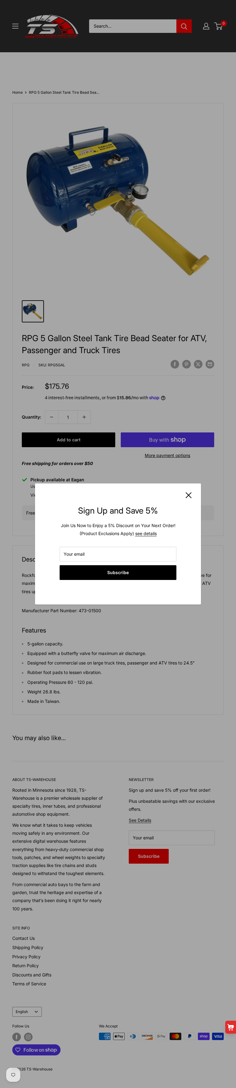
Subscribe (118, 572)
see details (146, 533)
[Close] (189, 495)
